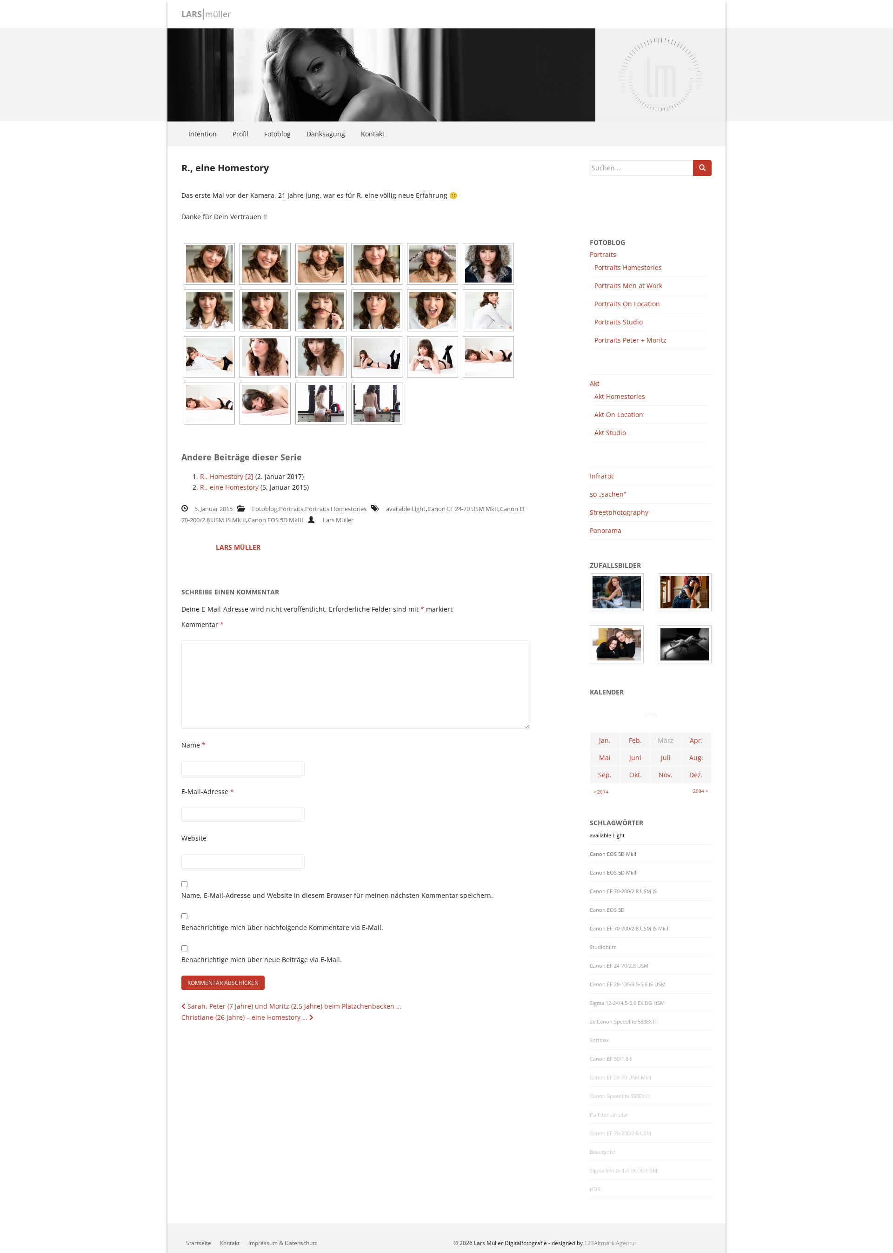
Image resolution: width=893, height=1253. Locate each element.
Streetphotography (619, 512)
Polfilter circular (609, 1115)
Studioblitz (603, 947)
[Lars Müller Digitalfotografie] (381, 73)
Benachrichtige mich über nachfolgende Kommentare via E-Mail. (282, 927)
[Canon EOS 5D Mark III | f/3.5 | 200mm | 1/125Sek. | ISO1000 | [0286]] (432, 264)
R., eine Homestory (229, 487)
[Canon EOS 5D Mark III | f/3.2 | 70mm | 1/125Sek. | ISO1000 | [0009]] (321, 357)
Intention (202, 133)
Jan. (605, 740)
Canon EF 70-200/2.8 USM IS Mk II (630, 928)
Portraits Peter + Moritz (630, 340)
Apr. (696, 740)
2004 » (700, 791)
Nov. (666, 774)
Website (194, 838)
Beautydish (603, 1152)
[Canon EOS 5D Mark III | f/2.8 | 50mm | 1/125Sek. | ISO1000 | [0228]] (209, 357)
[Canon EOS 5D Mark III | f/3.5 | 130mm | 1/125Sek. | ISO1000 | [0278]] (321, 264)
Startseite (198, 1243)
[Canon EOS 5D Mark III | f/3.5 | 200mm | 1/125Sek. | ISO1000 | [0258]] (321, 310)
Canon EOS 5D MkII (613, 854)
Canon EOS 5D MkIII (275, 520)
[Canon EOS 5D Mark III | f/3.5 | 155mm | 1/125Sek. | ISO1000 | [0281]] (376, 264)
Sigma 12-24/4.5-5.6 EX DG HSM (627, 1003)
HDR (595, 1189)
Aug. (696, 757)
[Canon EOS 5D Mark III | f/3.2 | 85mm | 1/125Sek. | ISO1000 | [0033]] (321, 403)
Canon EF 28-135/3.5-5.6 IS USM (628, 984)
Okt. (635, 774)
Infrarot (601, 476)
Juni (635, 757)
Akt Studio (610, 432)
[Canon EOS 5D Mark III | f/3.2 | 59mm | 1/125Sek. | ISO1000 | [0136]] (209, 403)
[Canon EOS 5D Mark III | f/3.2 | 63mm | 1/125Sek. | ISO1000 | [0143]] (265, 403)
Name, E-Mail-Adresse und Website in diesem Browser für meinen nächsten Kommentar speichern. (337, 895)
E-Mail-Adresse (207, 791)
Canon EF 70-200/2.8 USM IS (623, 891)
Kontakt (373, 133)
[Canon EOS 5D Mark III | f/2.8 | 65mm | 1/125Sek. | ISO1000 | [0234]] (488, 310)
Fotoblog (277, 133)
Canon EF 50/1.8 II (611, 1059)
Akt (595, 383)
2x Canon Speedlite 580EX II (623, 1021)
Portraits (291, 509)
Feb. (635, 740)
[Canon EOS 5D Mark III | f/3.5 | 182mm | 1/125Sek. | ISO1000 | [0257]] (265, 310)
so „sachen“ (608, 494)
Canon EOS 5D (607, 910)
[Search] (702, 168)
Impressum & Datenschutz (282, 1243)
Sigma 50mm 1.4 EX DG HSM (623, 1170)
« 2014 (600, 791)
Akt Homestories (619, 396)
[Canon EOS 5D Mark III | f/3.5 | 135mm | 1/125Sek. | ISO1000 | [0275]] (209, 264)
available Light (406, 509)
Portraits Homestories (336, 509)
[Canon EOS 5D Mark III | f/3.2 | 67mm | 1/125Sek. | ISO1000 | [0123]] (265, 357)
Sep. (605, 774)
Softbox (599, 1040)
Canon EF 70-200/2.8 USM (620, 1133)
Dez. (696, 774)
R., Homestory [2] (226, 476)
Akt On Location (618, 414)
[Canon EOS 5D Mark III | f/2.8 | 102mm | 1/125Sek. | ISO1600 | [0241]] (488, 264)
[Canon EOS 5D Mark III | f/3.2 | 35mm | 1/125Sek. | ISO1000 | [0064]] (376, 357)
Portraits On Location (627, 303)
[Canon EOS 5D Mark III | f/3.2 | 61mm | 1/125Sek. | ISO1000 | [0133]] (488, 357)
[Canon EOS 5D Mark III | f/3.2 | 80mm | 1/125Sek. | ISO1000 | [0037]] (376, 403)
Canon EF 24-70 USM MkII (462, 509)
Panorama (605, 530)
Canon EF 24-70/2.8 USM (619, 966)
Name (193, 745)
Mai (605, 757)
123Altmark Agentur (610, 1243)
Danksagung (326, 133)
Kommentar (202, 624)
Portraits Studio (618, 321)
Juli (666, 757)
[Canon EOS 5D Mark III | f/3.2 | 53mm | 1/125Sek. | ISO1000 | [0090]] (432, 357)
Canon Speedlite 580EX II (619, 1096)
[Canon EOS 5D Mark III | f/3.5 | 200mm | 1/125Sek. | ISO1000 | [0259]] (376, 310)
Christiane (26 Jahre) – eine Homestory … (245, 1017)
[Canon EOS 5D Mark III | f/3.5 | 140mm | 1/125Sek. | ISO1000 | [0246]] (209, 310)
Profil (240, 133)
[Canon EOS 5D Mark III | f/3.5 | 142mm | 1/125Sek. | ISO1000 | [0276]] (265, 264)
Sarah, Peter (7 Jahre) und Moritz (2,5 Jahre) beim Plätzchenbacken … (293, 1006)
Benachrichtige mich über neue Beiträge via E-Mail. (261, 959)
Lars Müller (338, 520)
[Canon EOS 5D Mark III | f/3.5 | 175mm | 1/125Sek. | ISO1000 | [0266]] (432, 310)
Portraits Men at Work (628, 285)
